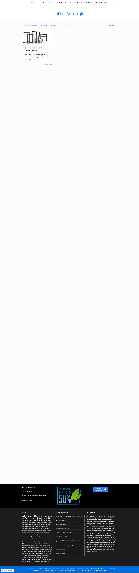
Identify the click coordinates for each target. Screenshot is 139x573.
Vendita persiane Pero (33, 545)
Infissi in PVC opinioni (61, 524)
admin (28, 48)
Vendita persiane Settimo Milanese (35, 553)
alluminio (29, 516)
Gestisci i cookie (7, 571)
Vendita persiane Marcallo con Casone (31, 540)
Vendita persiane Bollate (34, 522)
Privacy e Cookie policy (108, 569)
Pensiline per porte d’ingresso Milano (66, 546)
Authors (52, 25)
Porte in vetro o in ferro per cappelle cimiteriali (69, 516)
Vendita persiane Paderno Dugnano (36, 543)
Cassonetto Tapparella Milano (64, 532)
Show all (112, 25)
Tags (44, 25)
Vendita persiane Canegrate (43, 524)
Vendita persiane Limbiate (42, 538)
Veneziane (97, 570)
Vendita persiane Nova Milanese (31, 541)
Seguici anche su (99, 489)
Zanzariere (60, 570)
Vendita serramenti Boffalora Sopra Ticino (35, 558)
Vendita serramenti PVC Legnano (42, 561)
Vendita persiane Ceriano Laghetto (30, 528)
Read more (48, 64)
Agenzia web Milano (74, 569)
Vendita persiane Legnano (30, 538)
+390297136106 (29, 491)
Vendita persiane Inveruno (34, 536)
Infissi (55, 570)
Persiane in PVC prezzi (62, 520)
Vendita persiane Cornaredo (43, 532)
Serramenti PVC (31, 520)
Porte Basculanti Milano (62, 528)
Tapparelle (66, 570)
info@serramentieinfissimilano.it (36, 496)
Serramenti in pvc (37, 518)
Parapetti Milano (60, 553)
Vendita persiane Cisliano (34, 530)
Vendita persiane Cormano (30, 532)
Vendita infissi (31, 51)
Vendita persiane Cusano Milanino (30, 534)
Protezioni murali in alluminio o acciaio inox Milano (68, 541)
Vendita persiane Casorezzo (29, 526)
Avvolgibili (103, 570)
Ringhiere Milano (60, 550)
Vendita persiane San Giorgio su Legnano (35, 549)
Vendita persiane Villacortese (34, 555)
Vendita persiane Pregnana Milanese (36, 547)
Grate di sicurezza (74, 570)
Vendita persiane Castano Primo (43, 526)
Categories (34, 25)
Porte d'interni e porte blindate (87, 570)
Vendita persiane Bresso (46, 522)
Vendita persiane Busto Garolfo (29, 524)
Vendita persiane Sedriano (37, 551)
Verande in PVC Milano (62, 536)
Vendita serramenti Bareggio (34, 557)
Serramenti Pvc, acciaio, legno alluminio (43, 570)
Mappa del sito (95, 569)
